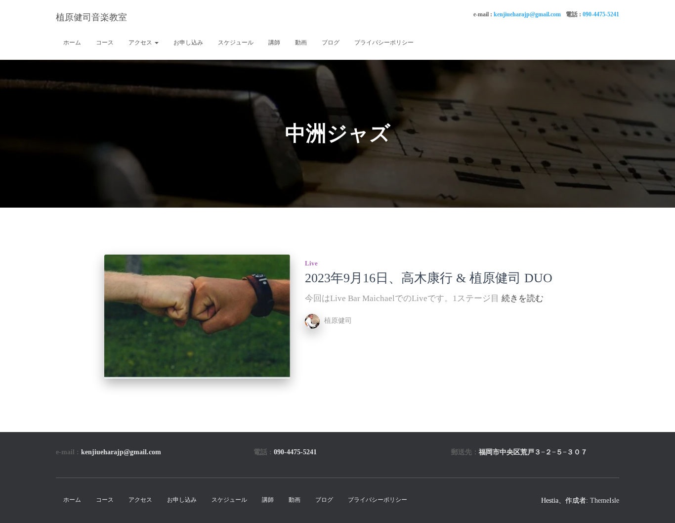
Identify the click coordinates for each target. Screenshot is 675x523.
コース (105, 42)
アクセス (141, 42)
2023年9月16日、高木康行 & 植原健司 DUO (428, 278)
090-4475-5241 (601, 14)
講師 (274, 42)
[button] (156, 42)
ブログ (330, 42)
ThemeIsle (604, 500)
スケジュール (235, 42)
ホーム (72, 42)
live (311, 263)
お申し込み (188, 42)
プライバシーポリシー (384, 42)
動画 (301, 42)
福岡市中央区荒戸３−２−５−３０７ (533, 452)
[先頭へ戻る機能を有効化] (655, 503)
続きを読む (523, 298)
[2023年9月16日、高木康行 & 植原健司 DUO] (197, 317)
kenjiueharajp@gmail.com (527, 14)
